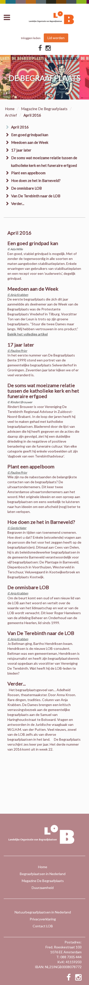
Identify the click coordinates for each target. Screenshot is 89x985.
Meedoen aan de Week (29, 142)
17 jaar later (21, 150)
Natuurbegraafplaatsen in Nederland (43, 912)
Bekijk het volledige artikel (27, 334)
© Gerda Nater (16, 528)
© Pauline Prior (17, 351)
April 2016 (20, 127)
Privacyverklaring (43, 919)
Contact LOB (43, 926)
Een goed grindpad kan (29, 134)
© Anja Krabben (17, 295)
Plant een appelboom (28, 173)
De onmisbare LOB (26, 188)
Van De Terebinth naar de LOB (35, 196)
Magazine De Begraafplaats (44, 108)
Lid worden (56, 38)
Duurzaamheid (43, 887)
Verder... (17, 203)
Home (10, 108)
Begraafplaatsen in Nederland (43, 874)
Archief (11, 115)
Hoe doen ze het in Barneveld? (36, 180)
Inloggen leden (31, 38)
